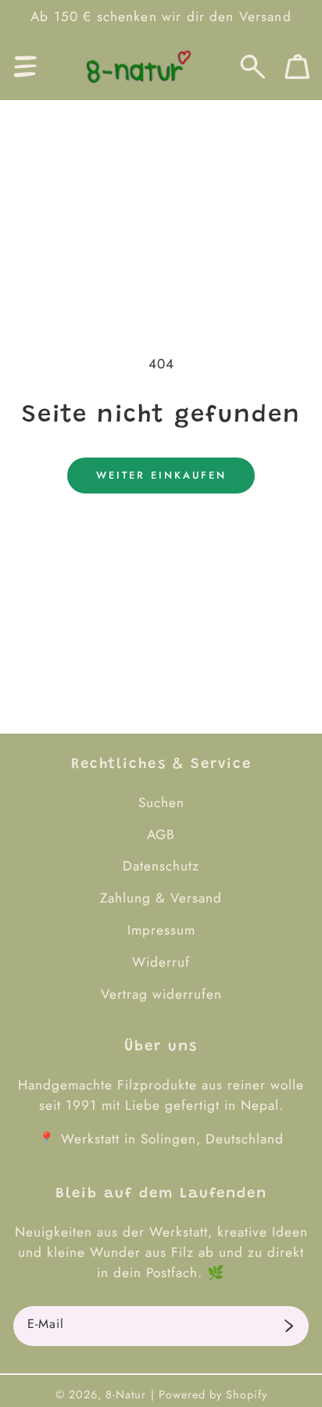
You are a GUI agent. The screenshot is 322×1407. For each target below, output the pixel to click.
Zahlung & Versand (161, 897)
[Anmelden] (289, 1326)
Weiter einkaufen (161, 475)
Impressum (161, 930)
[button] (25, 67)
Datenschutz (161, 865)
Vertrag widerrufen (161, 994)
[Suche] (253, 67)
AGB (161, 834)
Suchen (161, 802)
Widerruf (161, 962)
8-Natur (126, 1394)
